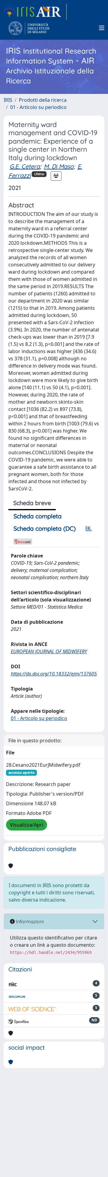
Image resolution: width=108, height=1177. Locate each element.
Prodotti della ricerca (43, 100)
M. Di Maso (59, 166)
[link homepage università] (29, 28)
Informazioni (29, 921)
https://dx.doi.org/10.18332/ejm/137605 (54, 673)
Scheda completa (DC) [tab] (45, 528)
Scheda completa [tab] (38, 516)
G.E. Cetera (25, 166)
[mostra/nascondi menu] (101, 28)
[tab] (89, 528)
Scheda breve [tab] (32, 503)
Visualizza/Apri (26, 824)
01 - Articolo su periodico (38, 107)
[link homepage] (35, 12)
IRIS (8, 100)
